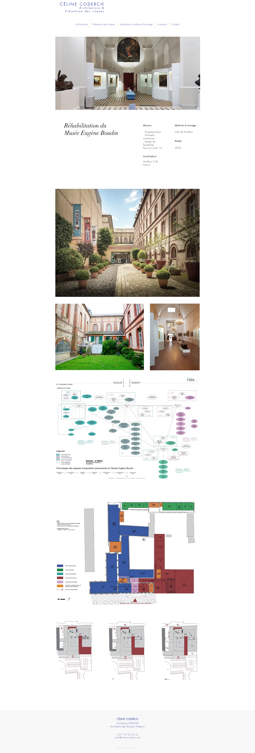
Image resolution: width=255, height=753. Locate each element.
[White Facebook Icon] (171, 727)
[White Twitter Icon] (175, 727)
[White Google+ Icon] (179, 727)
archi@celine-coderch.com (127, 737)
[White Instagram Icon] (183, 727)
